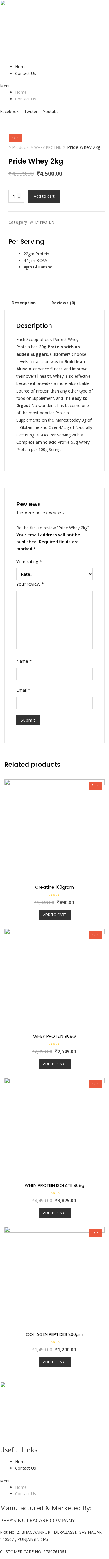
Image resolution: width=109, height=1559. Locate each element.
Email (23, 690)
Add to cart (44, 196)
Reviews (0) (63, 302)
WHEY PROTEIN (42, 222)
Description (24, 302)
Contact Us (25, 73)
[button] (54, 86)
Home (21, 66)
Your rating (29, 561)
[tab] (23, 303)
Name (24, 661)
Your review (30, 584)
